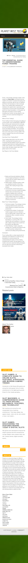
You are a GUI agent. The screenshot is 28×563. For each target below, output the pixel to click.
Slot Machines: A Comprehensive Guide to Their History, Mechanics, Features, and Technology (13, 401)
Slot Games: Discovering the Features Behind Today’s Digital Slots (13, 424)
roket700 (4, 525)
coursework (5, 507)
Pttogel (4, 508)
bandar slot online (6, 519)
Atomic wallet (5, 522)
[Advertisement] (14, 14)
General (20, 66)
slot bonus (5, 516)
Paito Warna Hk (6, 505)
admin (12, 66)
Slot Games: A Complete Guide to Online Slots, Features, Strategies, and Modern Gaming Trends (13, 378)
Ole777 (4, 513)
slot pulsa (4, 514)
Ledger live (5, 521)
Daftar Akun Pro (6, 511)
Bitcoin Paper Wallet (7, 494)
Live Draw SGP (6, 497)
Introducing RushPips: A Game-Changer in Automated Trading (14, 281)
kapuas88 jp (5, 500)
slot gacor (4, 499)
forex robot (9, 277)
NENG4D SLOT (6, 517)
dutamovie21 (5, 524)
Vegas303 (4, 496)
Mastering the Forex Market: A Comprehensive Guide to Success (14, 303)
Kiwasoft (21, 530)
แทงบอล (4, 503)
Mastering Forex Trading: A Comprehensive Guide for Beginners (14, 285)
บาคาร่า (4, 502)
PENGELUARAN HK (7, 510)
